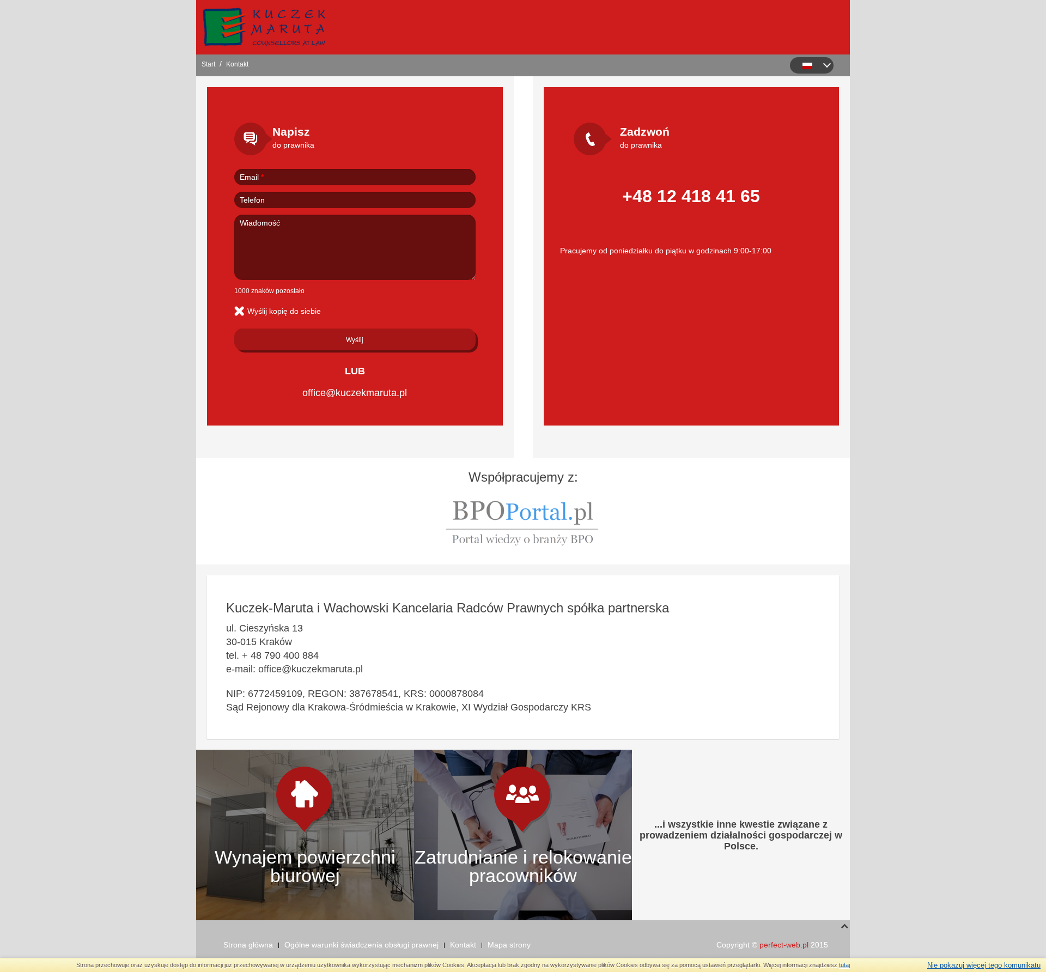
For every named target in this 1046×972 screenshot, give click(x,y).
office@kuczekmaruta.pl (354, 392)
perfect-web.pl (783, 944)
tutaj (844, 965)
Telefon (252, 200)
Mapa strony (509, 944)
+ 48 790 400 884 (280, 655)
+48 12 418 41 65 (691, 196)
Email (252, 177)
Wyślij (354, 339)
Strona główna (248, 944)
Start (208, 64)
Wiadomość (260, 222)
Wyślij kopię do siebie (284, 311)
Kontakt (463, 944)
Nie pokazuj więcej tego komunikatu (984, 965)
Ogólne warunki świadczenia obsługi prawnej (361, 944)
